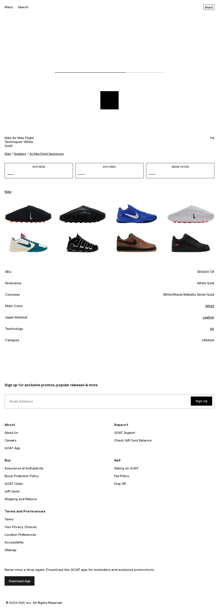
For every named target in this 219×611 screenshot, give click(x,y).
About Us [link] (11, 432)
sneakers (20, 153)
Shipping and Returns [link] (21, 499)
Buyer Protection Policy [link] (22, 476)
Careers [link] (10, 440)
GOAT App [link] (12, 448)
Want (209, 7)
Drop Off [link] (120, 483)
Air (212, 329)
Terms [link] (9, 519)
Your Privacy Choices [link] (20, 527)
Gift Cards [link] (12, 491)
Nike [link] (8, 192)
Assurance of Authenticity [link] (24, 468)
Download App (19, 581)
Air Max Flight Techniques (46, 153)
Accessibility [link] (14, 542)
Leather (208, 317)
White (209, 306)
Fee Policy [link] (121, 476)
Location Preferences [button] (20, 534)
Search (23, 7)
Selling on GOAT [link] (126, 468)
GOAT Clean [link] (14, 483)
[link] (28, 214)
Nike (8, 153)
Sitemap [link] (10, 550)
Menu (9, 7)
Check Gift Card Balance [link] (132, 440)
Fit (212, 138)
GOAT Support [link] (124, 432)
